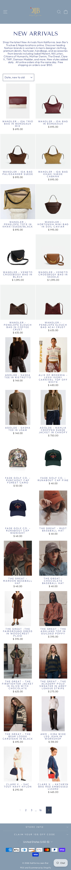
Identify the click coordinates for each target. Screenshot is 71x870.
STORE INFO (35, 827)
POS (22, 867)
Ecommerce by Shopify (40, 867)
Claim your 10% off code (34, 834)
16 (40, 810)
